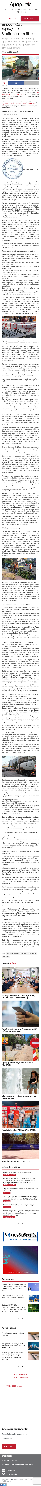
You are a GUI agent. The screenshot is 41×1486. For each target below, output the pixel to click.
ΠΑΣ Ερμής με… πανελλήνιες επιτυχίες (20, 1130)
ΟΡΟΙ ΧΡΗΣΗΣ (7, 1456)
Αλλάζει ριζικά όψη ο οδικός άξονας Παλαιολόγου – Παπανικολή (18, 996)
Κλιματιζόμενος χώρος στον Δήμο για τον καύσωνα (19, 1097)
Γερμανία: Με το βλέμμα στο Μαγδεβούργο (18, 1205)
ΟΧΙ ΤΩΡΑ (12, 19)
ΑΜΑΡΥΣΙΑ (9, 1479)
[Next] (22, 1223)
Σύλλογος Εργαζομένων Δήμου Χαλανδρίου (21, 953)
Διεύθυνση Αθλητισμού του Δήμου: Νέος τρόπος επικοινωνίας (20, 1030)
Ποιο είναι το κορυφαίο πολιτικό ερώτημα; (18, 1172)
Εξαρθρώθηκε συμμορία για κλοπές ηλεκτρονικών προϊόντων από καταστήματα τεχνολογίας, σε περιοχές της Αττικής (21, 1213)
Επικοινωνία (11, 1474)
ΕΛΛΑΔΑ (7, 1193)
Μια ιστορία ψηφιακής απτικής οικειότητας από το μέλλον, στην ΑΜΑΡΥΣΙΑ (13, 1345)
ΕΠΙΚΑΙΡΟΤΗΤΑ (9, 1217)
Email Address (7, 1439)
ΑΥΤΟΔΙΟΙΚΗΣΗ (9, 1185)
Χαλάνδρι (6, 957)
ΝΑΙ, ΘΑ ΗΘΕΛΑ (30, 19)
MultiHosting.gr (6, 1481)
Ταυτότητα (10, 1470)
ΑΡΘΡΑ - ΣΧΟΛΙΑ (10, 1174)
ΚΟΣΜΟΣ (7, 1207)
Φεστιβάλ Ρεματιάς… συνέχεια (16, 1161)
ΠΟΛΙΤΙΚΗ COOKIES (9, 1460)
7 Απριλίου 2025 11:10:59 (10, 52)
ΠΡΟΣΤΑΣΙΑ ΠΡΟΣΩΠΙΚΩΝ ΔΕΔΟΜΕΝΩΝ (17, 1465)
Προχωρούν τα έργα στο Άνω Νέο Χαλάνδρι (17, 1064)
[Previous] (18, 1223)
